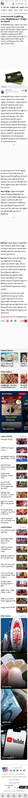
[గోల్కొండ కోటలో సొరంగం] (11, 413)
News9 (2, 1)
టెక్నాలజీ (16, 10)
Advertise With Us (19, 774)
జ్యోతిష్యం (10, 10)
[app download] (12, 4)
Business (10, 13)
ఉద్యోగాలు (4, 10)
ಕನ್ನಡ (12, 1)
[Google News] (24, 770)
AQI (19, 3)
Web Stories (6, 616)
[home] (1, 7)
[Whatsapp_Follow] (15, 321)
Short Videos (7, 394)
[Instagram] (17, 770)
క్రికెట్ (17, 7)
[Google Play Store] (9, 787)
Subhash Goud (8, 90)
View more (21, 393)
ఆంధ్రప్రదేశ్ (22, 7)
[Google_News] (11, 321)
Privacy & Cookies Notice (19, 776)
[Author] (2, 92)
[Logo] (2, 3)
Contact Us (5, 774)
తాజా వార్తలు (6, 7)
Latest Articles (6, 436)
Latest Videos (6, 527)
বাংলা (25, 1)
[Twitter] (14, 770)
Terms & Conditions (14, 779)
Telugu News (4, 13)
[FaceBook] (11, 770)
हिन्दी (6, 1)
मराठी (16, 1)
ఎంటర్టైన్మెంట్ (12, 7)
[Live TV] (22, 4)
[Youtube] (7, 321)
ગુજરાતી (21, 1)
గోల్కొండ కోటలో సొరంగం (8, 429)
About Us (11, 774)
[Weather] (16, 4)
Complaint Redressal (6, 776)
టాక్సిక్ (21, 10)
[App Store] (18, 788)
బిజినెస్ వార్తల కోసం (10, 317)
